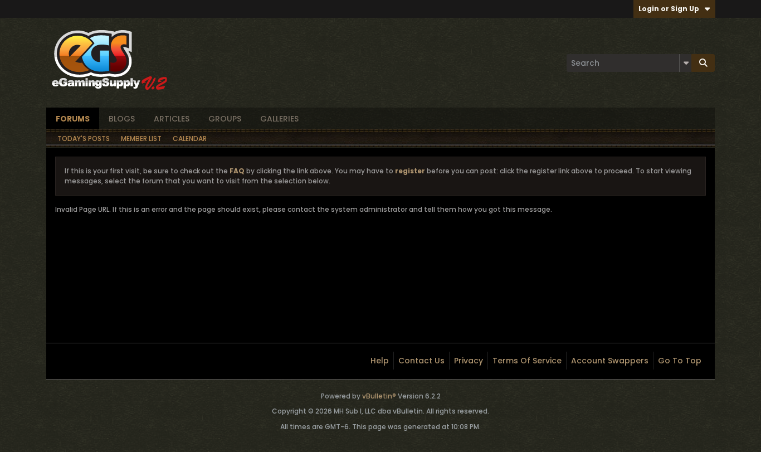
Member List (141, 138)
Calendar (190, 138)
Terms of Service (527, 360)
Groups (224, 118)
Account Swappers (609, 360)
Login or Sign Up (668, 8)
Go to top (679, 360)
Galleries (279, 118)
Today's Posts (83, 138)
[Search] (703, 63)
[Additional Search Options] (686, 63)
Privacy (468, 360)
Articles (171, 118)
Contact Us (421, 360)
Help (379, 360)
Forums (73, 118)
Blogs (122, 118)
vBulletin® (379, 396)
